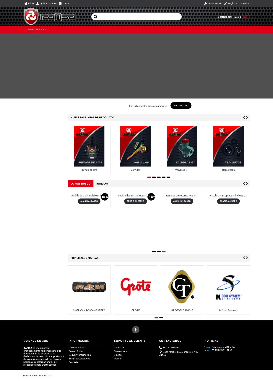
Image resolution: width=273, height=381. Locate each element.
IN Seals (187, 269)
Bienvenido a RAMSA (223, 347)
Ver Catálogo (180, 105)
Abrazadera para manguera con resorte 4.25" (167, 236)
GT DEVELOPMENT (94, 310)
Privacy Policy (76, 351)
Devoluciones (121, 351)
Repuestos (228, 169)
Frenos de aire (89, 169)
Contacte (74, 362)
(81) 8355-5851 (171, 347)
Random (102, 183)
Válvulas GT (182, 169)
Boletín (118, 354)
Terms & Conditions (79, 358)
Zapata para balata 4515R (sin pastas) (120, 236)
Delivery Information (80, 354)
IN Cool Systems (140, 310)
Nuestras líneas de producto (92, 117)
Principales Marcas (85, 257)
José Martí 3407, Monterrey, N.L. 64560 (178, 353)
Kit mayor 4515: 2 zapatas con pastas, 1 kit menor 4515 (74, 236)
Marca (117, 358)
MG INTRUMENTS (234, 269)
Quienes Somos (77, 347)
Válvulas (136, 169)
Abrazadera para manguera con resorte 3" (213, 236)
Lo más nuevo (81, 183)
